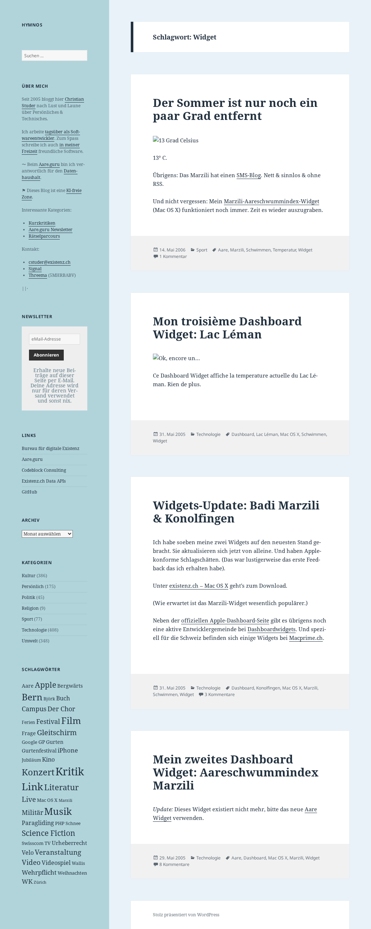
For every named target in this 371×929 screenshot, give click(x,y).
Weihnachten (72, 873)
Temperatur (284, 250)
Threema (38, 275)
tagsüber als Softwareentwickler (51, 135)
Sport (27, 619)
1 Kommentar (173, 256)
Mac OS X (47, 800)
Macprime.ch (306, 637)
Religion (30, 608)
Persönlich (33, 586)
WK (27, 881)
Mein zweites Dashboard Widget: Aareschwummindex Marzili (235, 772)
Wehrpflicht (39, 872)
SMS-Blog (249, 175)
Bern (32, 697)
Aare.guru (49, 164)
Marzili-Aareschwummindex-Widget (271, 201)
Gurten (54, 741)
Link (32, 786)
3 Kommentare (220, 694)
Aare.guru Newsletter (50, 229)
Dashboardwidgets (271, 629)
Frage (29, 733)
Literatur (61, 787)
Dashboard (243, 434)
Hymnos (32, 25)
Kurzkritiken (42, 223)
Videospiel (56, 863)
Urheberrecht (69, 842)
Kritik (69, 771)
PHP (59, 823)
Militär (32, 812)
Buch (63, 698)
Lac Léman (267, 434)
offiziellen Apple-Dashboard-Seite (225, 620)
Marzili (65, 800)
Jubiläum (31, 760)
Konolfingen (268, 688)
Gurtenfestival (39, 750)
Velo (28, 853)
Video (31, 862)
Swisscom (32, 843)
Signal (35, 269)
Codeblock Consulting (44, 470)
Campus (34, 708)
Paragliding (38, 823)
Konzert (38, 772)
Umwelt (30, 641)
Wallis (78, 863)
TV (48, 843)
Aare (28, 685)
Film (71, 720)
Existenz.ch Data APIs (44, 481)
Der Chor (61, 708)
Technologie (34, 630)
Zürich (40, 882)
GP (41, 741)
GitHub (29, 492)
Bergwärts (70, 685)
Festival (48, 721)
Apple (45, 685)
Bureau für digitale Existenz (50, 448)
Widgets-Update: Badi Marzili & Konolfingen (236, 511)
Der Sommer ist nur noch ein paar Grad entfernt (235, 109)
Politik (28, 597)
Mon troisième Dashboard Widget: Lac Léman (227, 327)
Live (29, 799)
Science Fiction (48, 833)
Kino (48, 759)
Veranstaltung (58, 852)
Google (29, 742)
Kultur (29, 575)
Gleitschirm (57, 732)
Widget (305, 250)
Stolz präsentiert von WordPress (186, 915)
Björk (49, 699)
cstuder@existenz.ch (50, 262)
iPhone (68, 750)
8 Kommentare (174, 864)
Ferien (28, 722)
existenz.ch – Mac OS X (198, 585)
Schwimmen (258, 250)
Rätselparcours (44, 236)
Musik (58, 811)
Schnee (73, 823)
